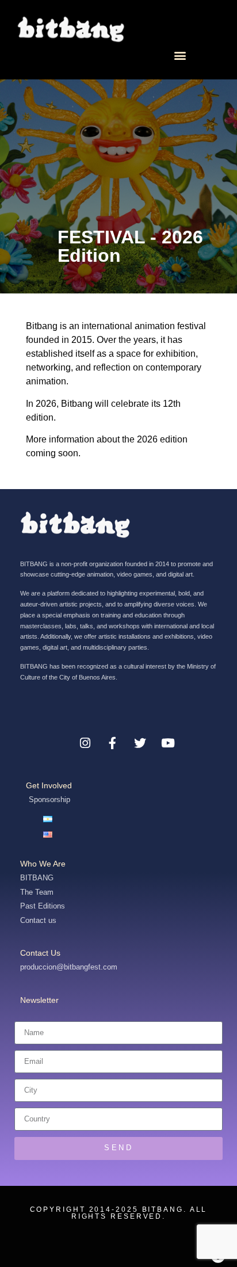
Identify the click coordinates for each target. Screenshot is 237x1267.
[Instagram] (85, 743)
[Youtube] (168, 743)
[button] (179, 54)
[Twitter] (140, 743)
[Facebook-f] (113, 743)
